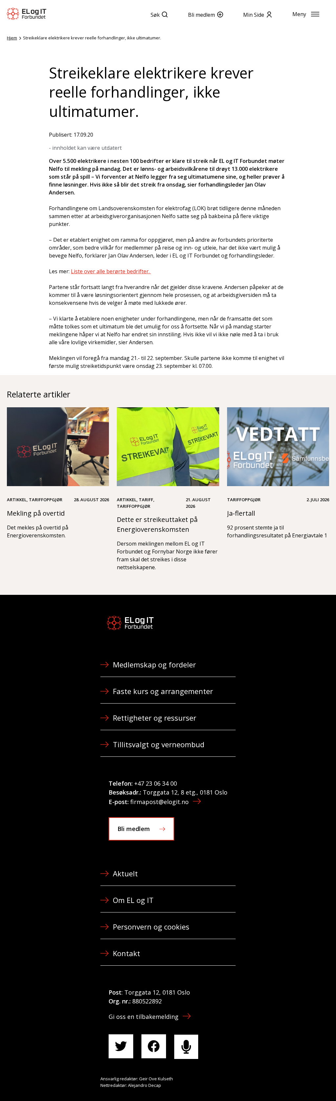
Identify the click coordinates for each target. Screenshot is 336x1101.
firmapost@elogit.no (159, 802)
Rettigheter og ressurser (154, 718)
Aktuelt (125, 873)
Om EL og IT (133, 900)
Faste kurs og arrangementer (163, 691)
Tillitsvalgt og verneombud (158, 744)
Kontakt (126, 953)
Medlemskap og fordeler (154, 664)
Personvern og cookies (151, 927)
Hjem (12, 38)
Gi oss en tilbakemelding (143, 1017)
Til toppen (294, 1081)
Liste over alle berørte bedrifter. (111, 271)
